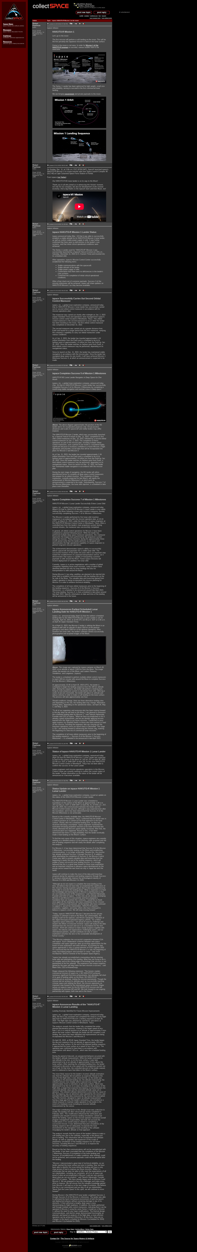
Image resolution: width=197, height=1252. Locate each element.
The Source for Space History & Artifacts (77, 1239)
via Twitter (62, 177)
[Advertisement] (122, 53)
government (69, 94)
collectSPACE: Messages (84, 4)
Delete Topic (90, 1229)
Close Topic (70, 1229)
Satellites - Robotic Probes (86, 5)
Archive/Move (79, 1229)
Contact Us (54, 1239)
